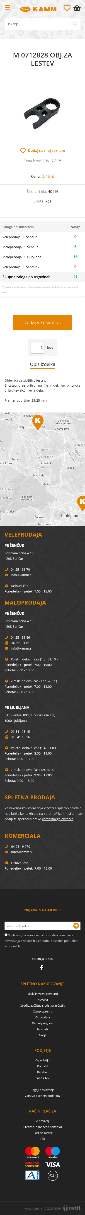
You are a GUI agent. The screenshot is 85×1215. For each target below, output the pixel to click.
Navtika (42, 1000)
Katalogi (42, 1072)
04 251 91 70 (20, 569)
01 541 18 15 (20, 731)
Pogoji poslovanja (42, 1090)
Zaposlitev (42, 1078)
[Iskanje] (75, 24)
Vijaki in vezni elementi (42, 994)
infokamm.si (21, 575)
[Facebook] (42, 968)
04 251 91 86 (20, 637)
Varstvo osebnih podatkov (43, 1096)
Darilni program (42, 1023)
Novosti (42, 1029)
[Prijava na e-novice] (76, 926)
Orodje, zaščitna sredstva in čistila (42, 1005)
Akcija (42, 1035)
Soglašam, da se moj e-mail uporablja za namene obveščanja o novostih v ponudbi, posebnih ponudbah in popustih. (41, 940)
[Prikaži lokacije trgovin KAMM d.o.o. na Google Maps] (42, 469)
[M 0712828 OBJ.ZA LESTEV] (42, 112)
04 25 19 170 (20, 846)
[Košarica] (78, 8)
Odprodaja (42, 1017)
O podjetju (42, 1060)
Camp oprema (42, 1011)
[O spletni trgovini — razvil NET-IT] (71, 1208)
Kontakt (42, 1066)
